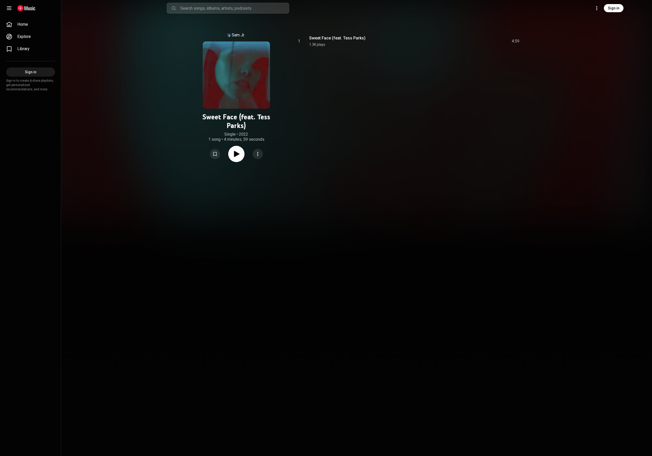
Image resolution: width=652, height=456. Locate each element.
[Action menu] (258, 154)
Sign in (613, 8)
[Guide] (9, 8)
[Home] (26, 8)
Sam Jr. (238, 35)
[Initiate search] (174, 8)
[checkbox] (516, 41)
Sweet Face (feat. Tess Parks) (337, 38)
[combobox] (234, 8)
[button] (215, 154)
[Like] (477, 41)
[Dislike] (486, 41)
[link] (30, 24)
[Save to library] (215, 154)
